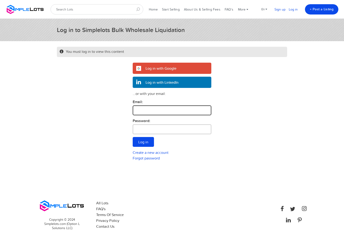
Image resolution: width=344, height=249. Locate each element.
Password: (141, 120)
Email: (138, 102)
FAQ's (229, 9)
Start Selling (171, 9)
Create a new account (150, 152)
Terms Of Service (110, 214)
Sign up (279, 9)
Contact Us (105, 226)
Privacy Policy (107, 220)
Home (153, 9)
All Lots (102, 203)
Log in (293, 9)
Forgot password (146, 158)
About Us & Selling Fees (202, 9)
